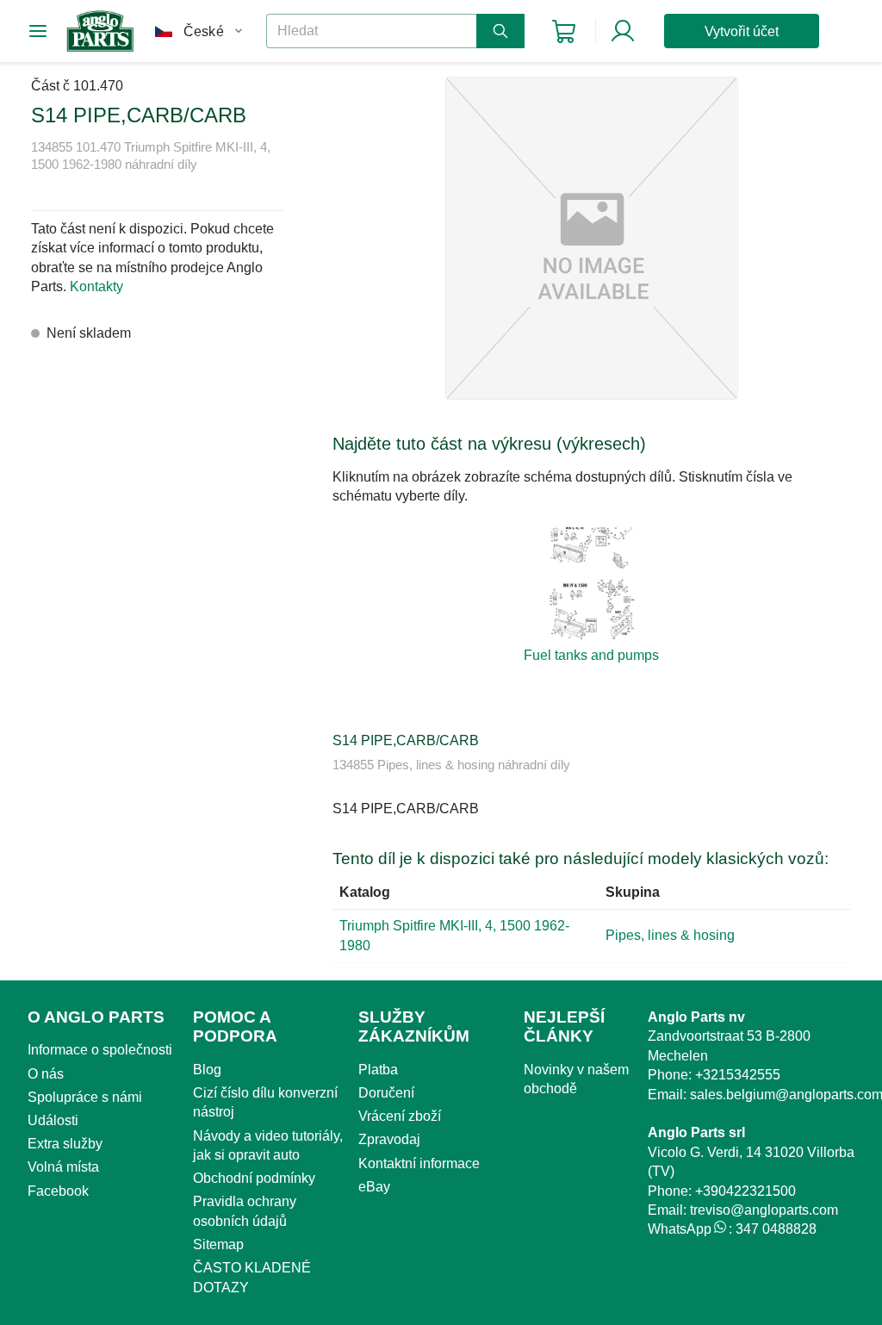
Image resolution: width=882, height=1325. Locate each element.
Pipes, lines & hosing (670, 935)
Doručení (386, 1093)
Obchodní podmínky (254, 1178)
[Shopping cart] (563, 31)
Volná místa (63, 1167)
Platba (378, 1069)
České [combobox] (203, 31)
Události (53, 1120)
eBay (374, 1186)
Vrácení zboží (399, 1116)
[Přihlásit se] (623, 31)
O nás (46, 1074)
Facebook (58, 1191)
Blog (207, 1069)
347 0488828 (776, 1229)
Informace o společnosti (100, 1049)
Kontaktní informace (419, 1163)
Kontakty (96, 286)
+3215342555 (737, 1074)
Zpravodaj (389, 1139)
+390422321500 (745, 1191)
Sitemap (218, 1244)
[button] (591, 238)
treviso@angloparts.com (764, 1210)
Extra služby (65, 1143)
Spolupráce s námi (85, 1097)
